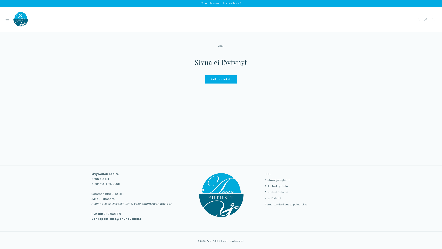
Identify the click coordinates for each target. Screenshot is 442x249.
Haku (268, 174)
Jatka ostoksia (221, 79)
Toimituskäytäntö (276, 192)
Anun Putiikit (213, 241)
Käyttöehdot (273, 198)
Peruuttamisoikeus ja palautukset (287, 204)
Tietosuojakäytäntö (277, 180)
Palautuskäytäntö (276, 186)
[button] (7, 19)
